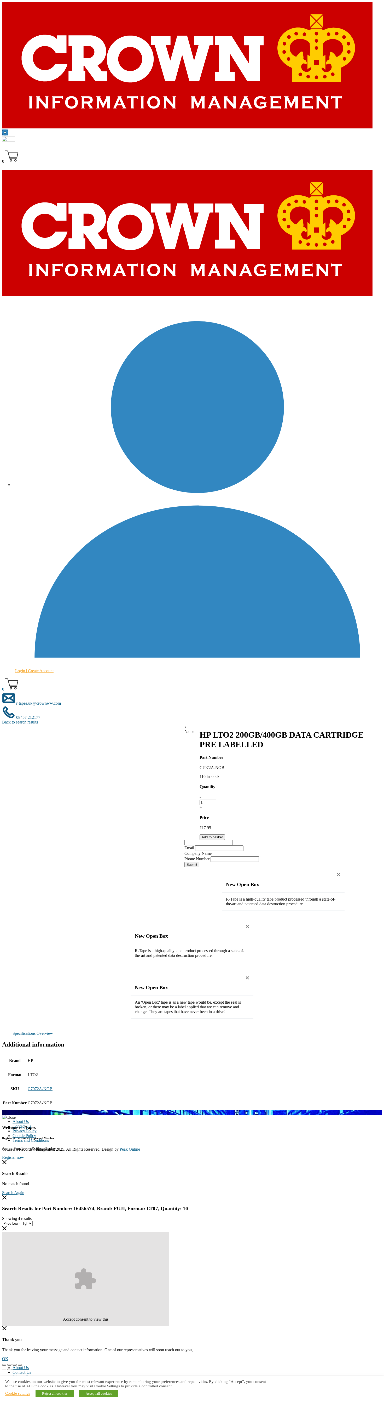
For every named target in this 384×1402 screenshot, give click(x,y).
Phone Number (197, 859)
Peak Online (130, 1149)
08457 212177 (27, 717)
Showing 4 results (17, 1218)
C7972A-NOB (40, 1089)
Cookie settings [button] (17, 1393)
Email (189, 848)
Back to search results (20, 722)
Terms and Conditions (31, 1140)
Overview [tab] (45, 1033)
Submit (192, 865)
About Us (21, 1121)
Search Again (13, 1192)
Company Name (198, 853)
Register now (13, 1157)
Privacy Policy (25, 1131)
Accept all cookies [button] (99, 1393)
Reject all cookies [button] (54, 1393)
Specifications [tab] (24, 1033)
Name (189, 731)
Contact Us (22, 1126)
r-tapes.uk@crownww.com (38, 703)
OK (5, 1358)
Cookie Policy (24, 1135)
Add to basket (212, 837)
